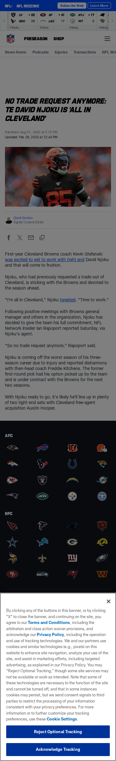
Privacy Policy (50, 634)
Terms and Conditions (49, 622)
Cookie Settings (62, 718)
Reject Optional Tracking (58, 731)
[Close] (108, 601)
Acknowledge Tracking (58, 749)
